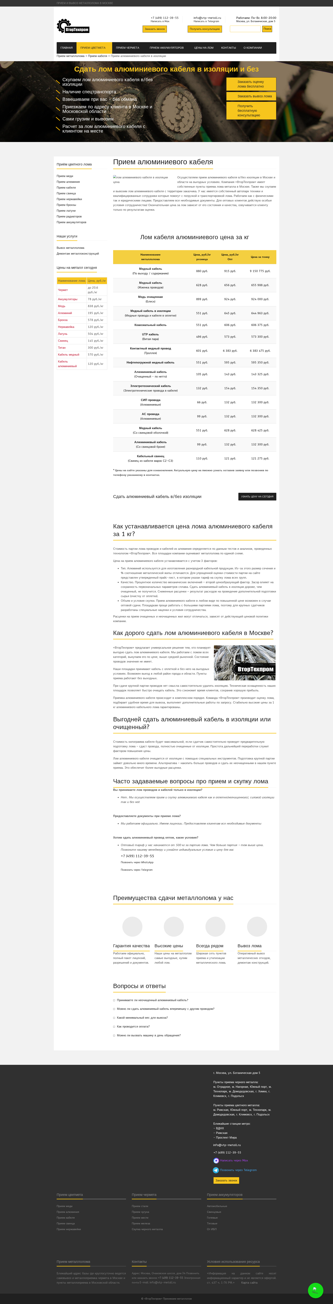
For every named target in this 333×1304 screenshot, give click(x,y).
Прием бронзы (66, 205)
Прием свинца (66, 193)
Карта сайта (249, 1282)
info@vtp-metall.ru (207, 18)
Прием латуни (66, 210)
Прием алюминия (68, 182)
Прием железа (141, 1223)
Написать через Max (233, 1160)
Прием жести (140, 1217)
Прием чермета (128, 47)
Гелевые (212, 1217)
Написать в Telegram (206, 21)
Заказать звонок (155, 29)
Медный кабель (150, 269)
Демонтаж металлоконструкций (78, 253)
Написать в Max (160, 21)
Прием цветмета (93, 47)
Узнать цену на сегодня (257, 496)
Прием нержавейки (69, 199)
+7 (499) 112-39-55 (165, 18)
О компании (253, 47)
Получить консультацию (205, 29)
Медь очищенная (150, 297)
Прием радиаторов (69, 216)
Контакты (228, 47)
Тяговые (212, 1223)
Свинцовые (214, 1212)
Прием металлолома (70, 56)
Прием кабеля (97, 56)
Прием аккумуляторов (167, 47)
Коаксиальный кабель (150, 325)
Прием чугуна (140, 1212)
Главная (67, 47)
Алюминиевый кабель (150, 372)
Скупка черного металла (147, 1229)
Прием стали (140, 1206)
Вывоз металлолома (70, 248)
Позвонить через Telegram (137, 869)
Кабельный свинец (150, 456)
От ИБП (212, 1229)
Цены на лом (204, 47)
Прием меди (65, 176)
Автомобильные (217, 1206)
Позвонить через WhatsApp (137, 862)
